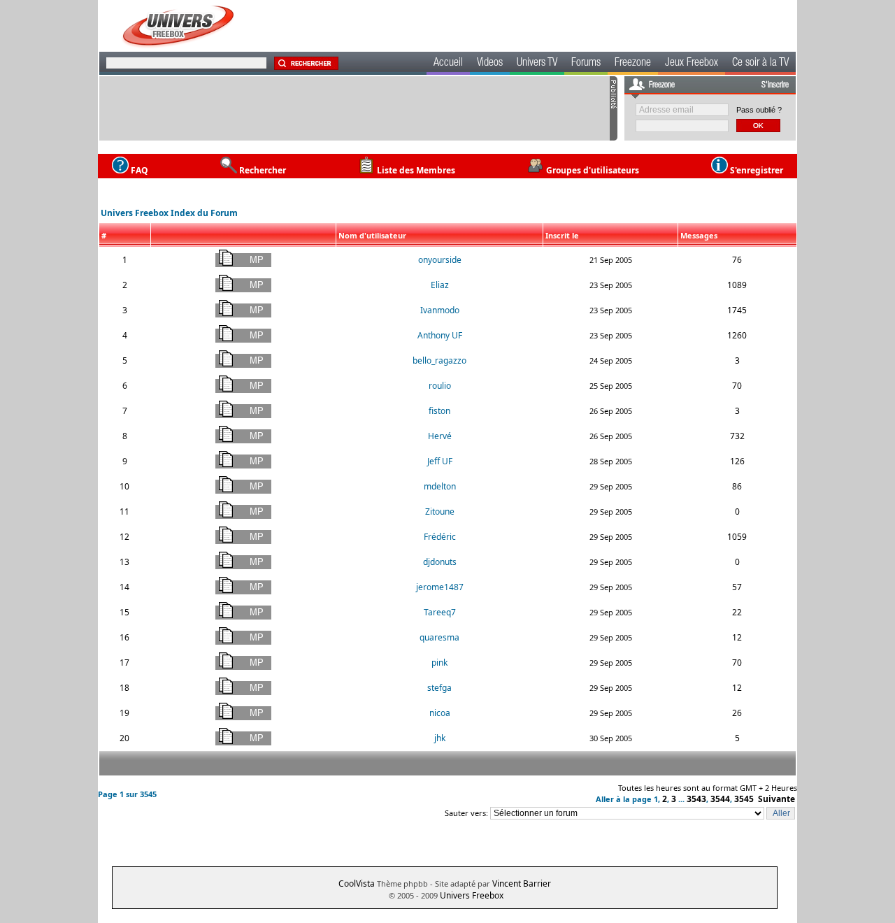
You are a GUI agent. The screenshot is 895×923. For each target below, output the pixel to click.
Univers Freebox (471, 895)
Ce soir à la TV (760, 63)
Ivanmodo (439, 310)
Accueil (448, 63)
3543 (696, 799)
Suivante (776, 799)
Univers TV (537, 63)
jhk (439, 738)
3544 (720, 799)
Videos (490, 63)
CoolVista (356, 883)
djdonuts (440, 562)
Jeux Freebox (691, 63)
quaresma (439, 637)
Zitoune (439, 511)
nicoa (439, 713)
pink (439, 662)
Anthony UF (439, 335)
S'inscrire (775, 85)
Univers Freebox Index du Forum (169, 213)
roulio (440, 386)
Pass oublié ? (759, 110)
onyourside (439, 260)
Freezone (633, 63)
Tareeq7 (440, 612)
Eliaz (440, 285)
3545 (744, 799)
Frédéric (440, 537)
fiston (439, 411)
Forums (586, 63)
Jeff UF (439, 461)
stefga (439, 688)
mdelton (440, 486)
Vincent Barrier (521, 883)
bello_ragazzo (439, 360)
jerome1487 (440, 587)
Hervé (440, 436)
